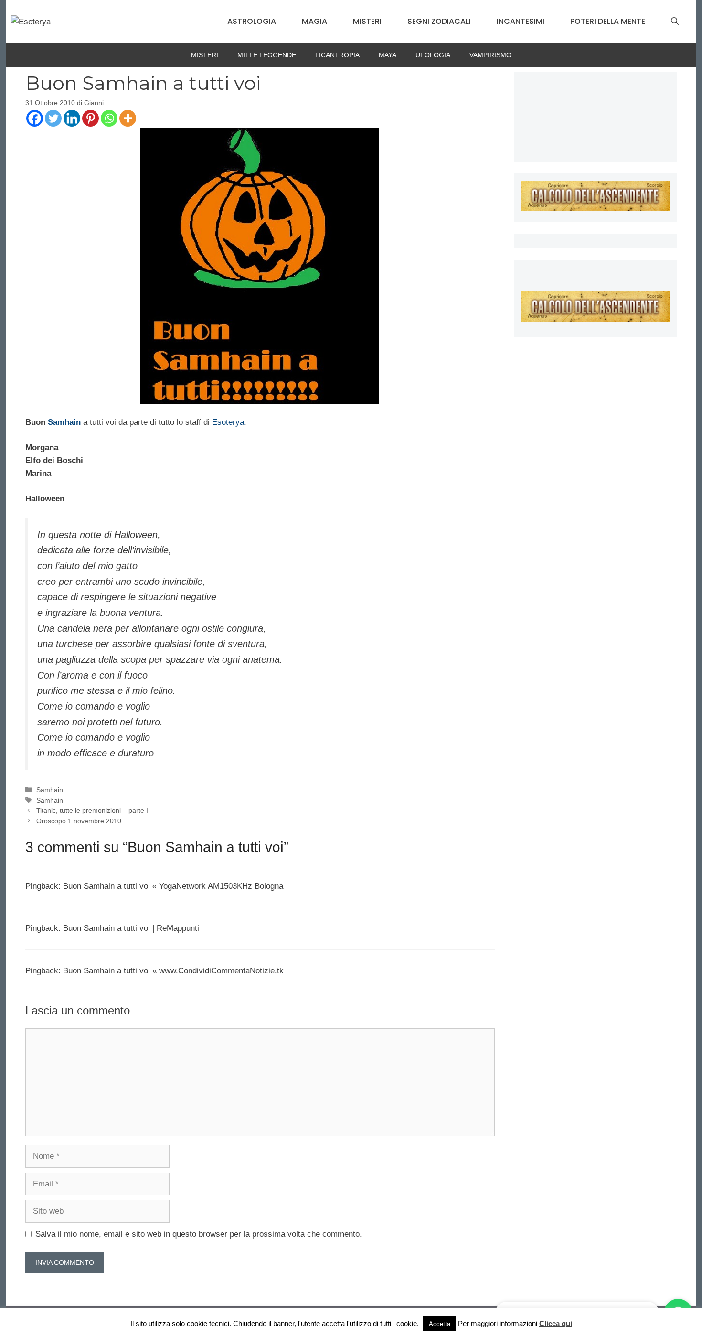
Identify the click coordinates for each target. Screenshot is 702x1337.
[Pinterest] (90, 118)
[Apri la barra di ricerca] (674, 21)
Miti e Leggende (266, 55)
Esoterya (228, 422)
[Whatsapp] (109, 118)
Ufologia (432, 55)
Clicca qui (555, 1323)
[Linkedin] (72, 118)
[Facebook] (34, 118)
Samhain (64, 422)
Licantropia (337, 55)
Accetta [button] (439, 1323)
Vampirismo (490, 55)
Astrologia (251, 21)
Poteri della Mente (607, 21)
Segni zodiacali (439, 21)
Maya (387, 55)
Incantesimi (520, 21)
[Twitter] (53, 118)
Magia (314, 21)
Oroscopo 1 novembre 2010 (78, 821)
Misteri (367, 21)
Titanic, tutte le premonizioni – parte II (93, 810)
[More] (127, 118)
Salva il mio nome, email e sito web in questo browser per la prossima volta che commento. (198, 1234)
